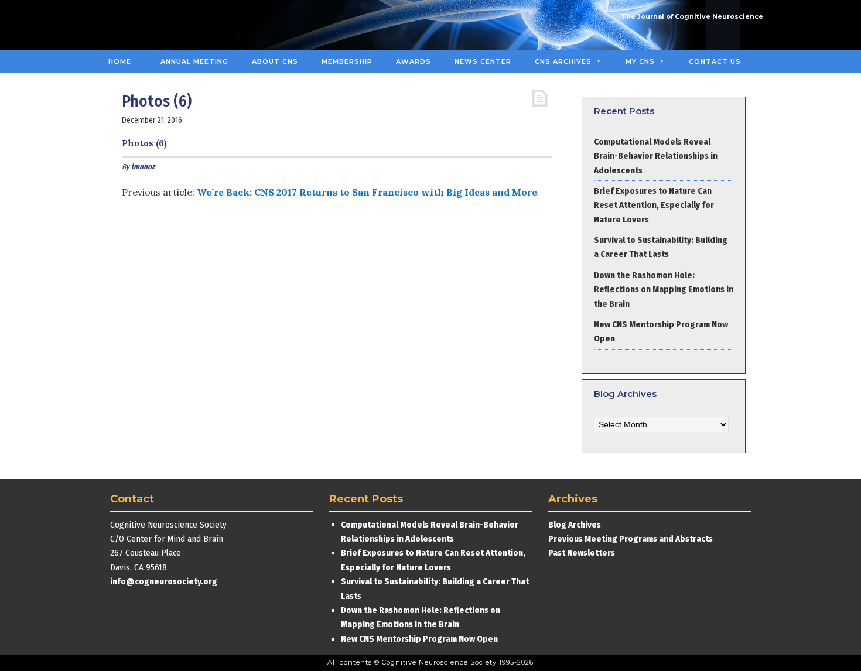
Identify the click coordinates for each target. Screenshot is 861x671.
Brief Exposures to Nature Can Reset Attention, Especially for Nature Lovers (654, 205)
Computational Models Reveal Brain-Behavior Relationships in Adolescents (656, 156)
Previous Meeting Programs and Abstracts (630, 538)
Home (119, 61)
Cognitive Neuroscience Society (186, 25)
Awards (413, 61)
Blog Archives (574, 524)
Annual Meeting (194, 61)
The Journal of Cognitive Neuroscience (692, 16)
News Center (483, 61)
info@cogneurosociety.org (163, 581)
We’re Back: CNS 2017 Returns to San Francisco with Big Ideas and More (367, 192)
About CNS (275, 61)
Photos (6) (144, 143)
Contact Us (715, 61)
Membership (347, 61)
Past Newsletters (581, 552)
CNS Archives (563, 61)
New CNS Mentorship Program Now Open (419, 639)
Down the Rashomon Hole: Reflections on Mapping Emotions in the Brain (663, 289)
